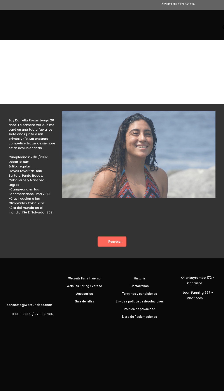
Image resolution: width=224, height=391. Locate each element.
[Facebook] (25, 323)
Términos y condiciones (139, 293)
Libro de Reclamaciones (139, 316)
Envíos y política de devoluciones (140, 301)
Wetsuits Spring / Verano (84, 286)
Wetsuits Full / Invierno (84, 278)
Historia (139, 278)
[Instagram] (34, 323)
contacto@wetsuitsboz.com (29, 305)
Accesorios (84, 293)
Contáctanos (140, 286)
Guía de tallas (84, 301)
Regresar (115, 241)
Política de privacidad (139, 309)
